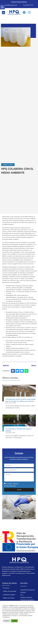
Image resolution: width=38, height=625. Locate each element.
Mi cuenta (6, 588)
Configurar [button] (7, 621)
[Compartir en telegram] (22, 371)
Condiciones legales (9, 595)
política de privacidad (26, 484)
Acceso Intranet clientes (19, 2)
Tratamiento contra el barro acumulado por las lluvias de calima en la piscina (21, 400)
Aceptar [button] (14, 621)
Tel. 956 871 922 (28, 5)
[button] (2, 7)
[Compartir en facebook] (13, 371)
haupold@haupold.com (10, 5)
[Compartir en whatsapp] (26, 371)
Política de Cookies (8, 598)
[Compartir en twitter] (17, 371)
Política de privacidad (9, 591)
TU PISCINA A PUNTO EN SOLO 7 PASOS (19, 430)
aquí (3, 612)
